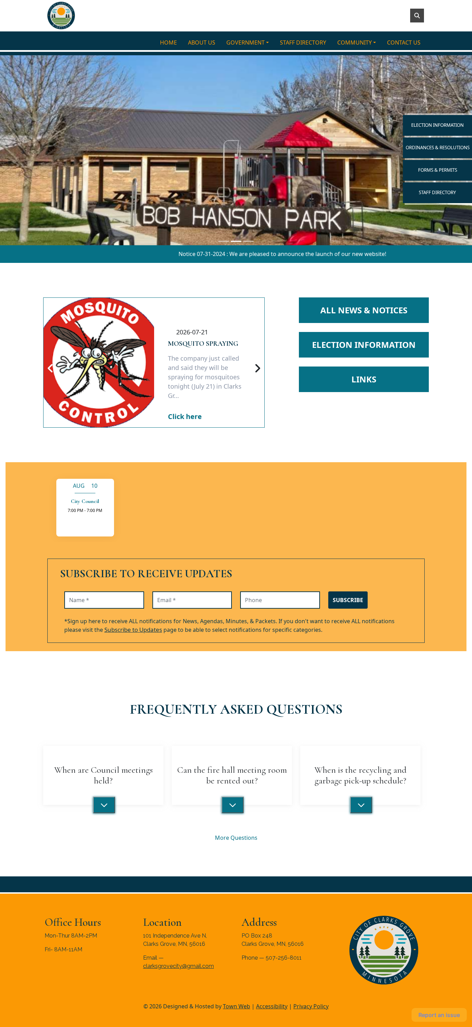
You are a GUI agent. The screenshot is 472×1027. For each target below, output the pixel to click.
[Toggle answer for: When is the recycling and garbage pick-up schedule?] (361, 805)
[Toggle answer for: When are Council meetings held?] (104, 805)
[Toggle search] (417, 15)
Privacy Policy (311, 1006)
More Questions (236, 837)
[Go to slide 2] (248, 241)
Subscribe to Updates (133, 630)
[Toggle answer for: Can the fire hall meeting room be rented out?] (232, 805)
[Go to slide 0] (223, 241)
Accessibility (271, 1006)
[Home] (61, 15)
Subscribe (348, 600)
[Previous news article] (50, 368)
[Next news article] (257, 368)
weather (81, 984)
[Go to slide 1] (236, 241)
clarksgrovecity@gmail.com (178, 966)
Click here (185, 416)
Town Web (236, 1006)
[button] (250, 42)
